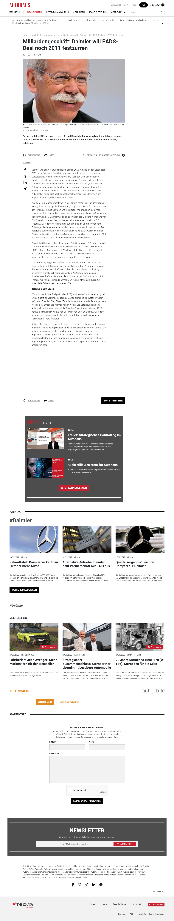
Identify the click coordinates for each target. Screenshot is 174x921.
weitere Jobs (45, 701)
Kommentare (34, 155)
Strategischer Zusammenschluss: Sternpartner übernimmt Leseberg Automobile (87, 664)
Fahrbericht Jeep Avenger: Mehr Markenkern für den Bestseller (33, 662)
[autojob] (153, 691)
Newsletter (116, 5)
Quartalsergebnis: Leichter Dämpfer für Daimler (135, 564)
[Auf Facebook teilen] (25, 170)
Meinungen (79, 12)
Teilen (51, 155)
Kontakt (137, 904)
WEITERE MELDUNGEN (24, 589)
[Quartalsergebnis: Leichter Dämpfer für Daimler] (140, 539)
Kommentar (54, 753)
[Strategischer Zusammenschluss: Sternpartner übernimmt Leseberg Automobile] (87, 637)
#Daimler (21, 520)
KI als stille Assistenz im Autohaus (93, 465)
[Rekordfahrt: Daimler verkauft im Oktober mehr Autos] (34, 539)
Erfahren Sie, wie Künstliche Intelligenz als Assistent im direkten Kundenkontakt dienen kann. (94, 471)
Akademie (116, 12)
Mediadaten (120, 904)
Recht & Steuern (98, 12)
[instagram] (79, 884)
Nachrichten (34, 12)
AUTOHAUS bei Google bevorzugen (104, 155)
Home (26, 35)
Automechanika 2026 (57, 12)
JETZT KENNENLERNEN (74, 487)
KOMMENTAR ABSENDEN (87, 800)
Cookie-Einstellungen (156, 914)
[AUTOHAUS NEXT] (39, 422)
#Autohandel (79, 655)
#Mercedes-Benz (134, 655)
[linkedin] (93, 884)
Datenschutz (141, 914)
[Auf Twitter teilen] (25, 176)
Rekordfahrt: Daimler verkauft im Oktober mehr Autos (34, 564)
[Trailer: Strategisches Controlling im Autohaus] (45, 438)
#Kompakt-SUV (27, 655)
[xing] (86, 884)
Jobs (133, 5)
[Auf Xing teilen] (25, 189)
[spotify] (100, 884)
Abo (143, 5)
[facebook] (73, 885)
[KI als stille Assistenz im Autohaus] (45, 468)
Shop (126, 5)
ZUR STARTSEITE (113, 400)
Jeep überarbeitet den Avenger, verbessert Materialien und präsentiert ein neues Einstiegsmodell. (34, 674)
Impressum (122, 914)
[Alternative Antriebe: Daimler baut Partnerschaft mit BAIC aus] (87, 539)
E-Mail (52, 742)
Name (91, 742)
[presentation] (162, 23)
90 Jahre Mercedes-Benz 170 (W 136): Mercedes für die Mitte (140, 662)
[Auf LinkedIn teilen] (25, 182)
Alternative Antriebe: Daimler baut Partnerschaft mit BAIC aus (86, 564)
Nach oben (157, 891)
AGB (131, 914)
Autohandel (51, 35)
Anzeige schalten (69, 702)
